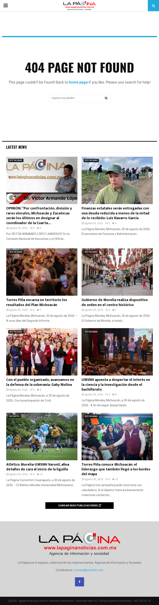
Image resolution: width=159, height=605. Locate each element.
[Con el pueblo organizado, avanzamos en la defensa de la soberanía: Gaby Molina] (41, 351)
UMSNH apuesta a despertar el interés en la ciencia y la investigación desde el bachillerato (116, 385)
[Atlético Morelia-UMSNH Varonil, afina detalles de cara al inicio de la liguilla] (41, 436)
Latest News (16, 147)
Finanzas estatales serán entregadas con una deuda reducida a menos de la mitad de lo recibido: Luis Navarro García (115, 213)
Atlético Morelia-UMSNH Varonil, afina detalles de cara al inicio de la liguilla (37, 467)
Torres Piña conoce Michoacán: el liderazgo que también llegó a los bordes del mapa (116, 469)
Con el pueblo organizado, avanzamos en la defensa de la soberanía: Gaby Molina (40, 382)
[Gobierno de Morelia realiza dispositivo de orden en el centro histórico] (117, 272)
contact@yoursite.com (88, 570)
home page (78, 82)
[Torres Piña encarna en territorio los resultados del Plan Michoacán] (41, 272)
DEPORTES (14, 416)
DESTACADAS (15, 160)
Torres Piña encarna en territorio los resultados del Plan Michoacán (36, 302)
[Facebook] (79, 581)
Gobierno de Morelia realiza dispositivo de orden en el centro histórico (115, 302)
